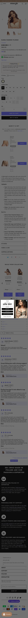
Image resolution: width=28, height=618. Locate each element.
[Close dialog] (26, 300)
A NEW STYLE (7, 311)
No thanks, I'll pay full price (7, 316)
